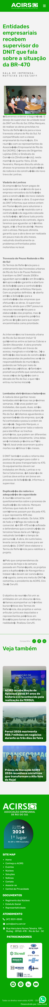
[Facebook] (39, 641)
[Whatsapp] (42, 1000)
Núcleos (9, 870)
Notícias (9, 878)
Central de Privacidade (17, 889)
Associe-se (11, 885)
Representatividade (15, 907)
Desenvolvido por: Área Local (34, 1004)
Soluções (10, 874)
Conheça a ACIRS (14, 863)
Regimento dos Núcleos (17, 900)
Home (8, 859)
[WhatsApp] (44, 641)
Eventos (9, 867)
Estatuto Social (13, 904)
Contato (9, 881)
